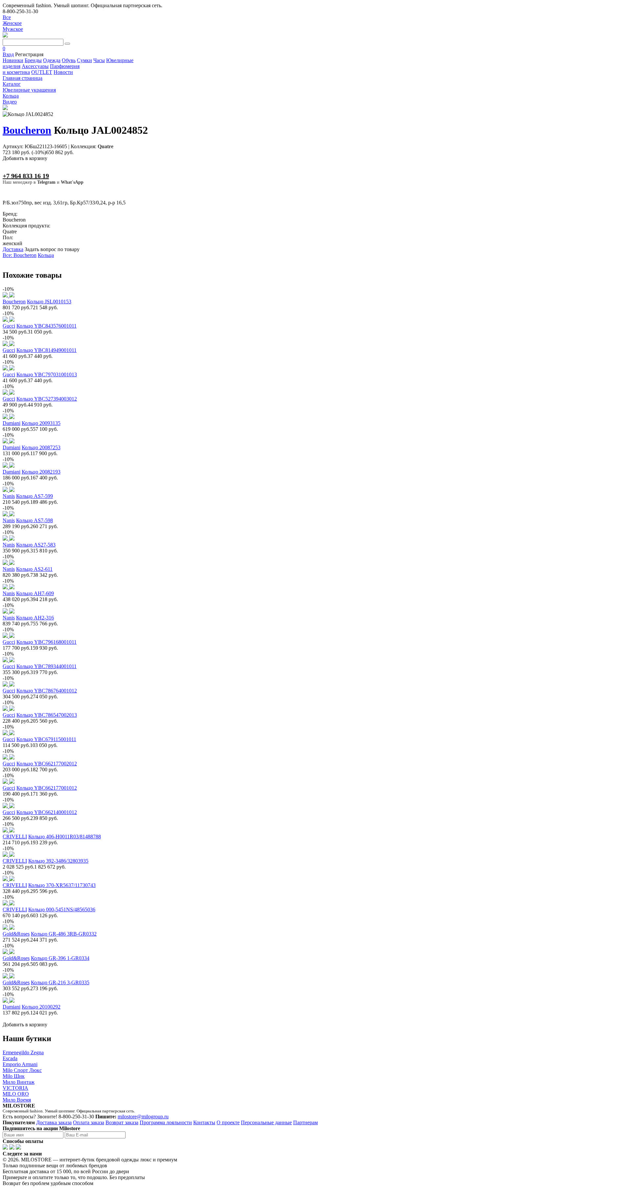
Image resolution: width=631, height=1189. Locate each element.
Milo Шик (14, 1076)
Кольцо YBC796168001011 (46, 642)
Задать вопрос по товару (52, 249)
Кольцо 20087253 (41, 447)
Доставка (13, 249)
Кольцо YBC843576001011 (46, 326)
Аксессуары (35, 66)
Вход (8, 54)
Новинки (13, 60)
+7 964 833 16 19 (26, 175)
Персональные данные (266, 1122)
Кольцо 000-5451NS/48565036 (61, 909)
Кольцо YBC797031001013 (46, 374)
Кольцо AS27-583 (36, 545)
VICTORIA (15, 1088)
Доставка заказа (54, 1122)
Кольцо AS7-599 (34, 496)
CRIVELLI (15, 836)
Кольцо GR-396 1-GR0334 (60, 958)
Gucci (9, 326)
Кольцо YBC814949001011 (46, 350)
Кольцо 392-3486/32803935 (58, 861)
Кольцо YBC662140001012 (46, 812)
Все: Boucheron (19, 255)
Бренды (33, 60)
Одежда (51, 60)
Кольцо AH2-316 (35, 617)
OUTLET (41, 72)
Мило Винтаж (19, 1082)
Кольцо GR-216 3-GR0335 (60, 982)
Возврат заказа (121, 1122)
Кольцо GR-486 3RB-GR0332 (64, 934)
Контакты (204, 1122)
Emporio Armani (20, 1064)
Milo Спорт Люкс (22, 1070)
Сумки (84, 60)
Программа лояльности (166, 1122)
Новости (63, 72)
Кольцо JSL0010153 (49, 301)
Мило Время (17, 1100)
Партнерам (305, 1122)
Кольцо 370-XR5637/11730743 (62, 885)
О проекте (228, 1122)
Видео (10, 102)
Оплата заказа (88, 1122)
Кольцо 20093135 (41, 423)
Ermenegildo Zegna (23, 1052)
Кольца (46, 255)
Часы (99, 60)
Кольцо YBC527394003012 (46, 399)
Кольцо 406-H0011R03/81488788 (64, 836)
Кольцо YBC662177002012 (46, 763)
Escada (10, 1058)
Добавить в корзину (25, 158)
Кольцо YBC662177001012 (46, 788)
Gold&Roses (16, 934)
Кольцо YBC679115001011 (46, 739)
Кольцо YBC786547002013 (46, 715)
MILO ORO (16, 1094)
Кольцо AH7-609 (35, 593)
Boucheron (27, 130)
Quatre (105, 146)
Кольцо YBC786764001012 (46, 690)
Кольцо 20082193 (41, 472)
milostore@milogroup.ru (143, 1116)
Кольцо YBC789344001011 (46, 666)
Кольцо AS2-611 (34, 569)
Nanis (9, 496)
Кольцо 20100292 (41, 1007)
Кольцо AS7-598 (34, 520)
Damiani (11, 423)
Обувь (69, 60)
